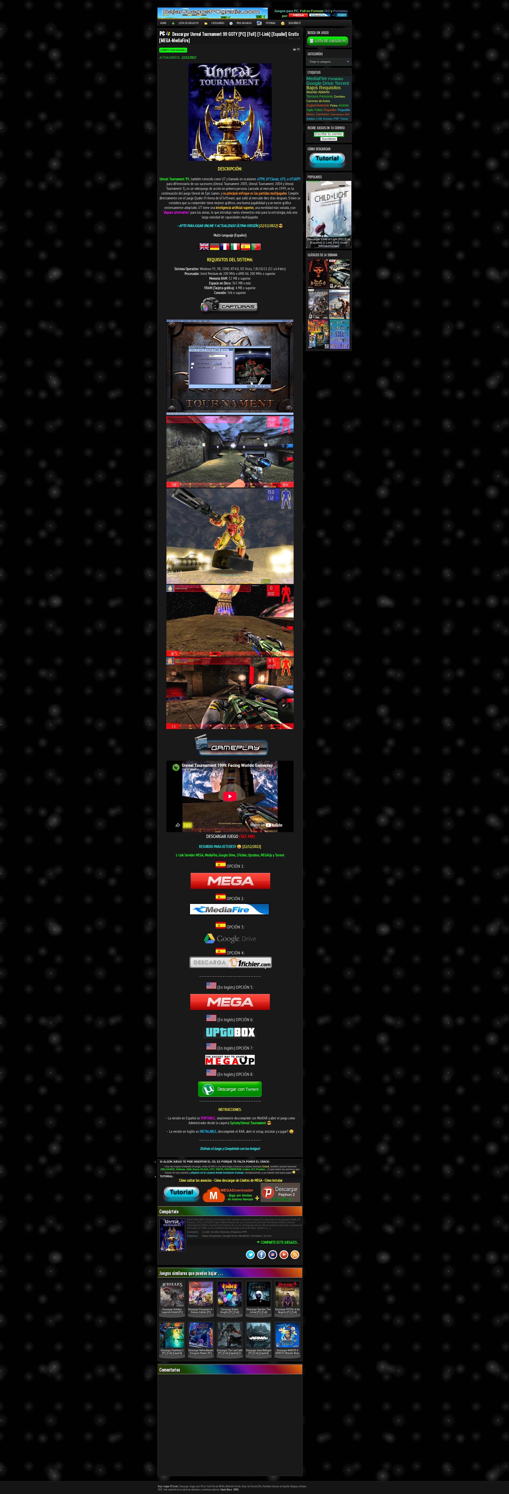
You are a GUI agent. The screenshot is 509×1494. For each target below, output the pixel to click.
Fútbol (318, 110)
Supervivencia (317, 105)
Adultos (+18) (314, 118)
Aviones (327, 118)
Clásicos (225, 1232)
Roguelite (344, 110)
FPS (244, 1232)
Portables (256, 1236)
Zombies (339, 96)
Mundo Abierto (317, 92)
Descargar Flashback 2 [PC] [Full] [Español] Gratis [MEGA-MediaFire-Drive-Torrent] (172, 1354)
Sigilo (309, 110)
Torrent (267, 1236)
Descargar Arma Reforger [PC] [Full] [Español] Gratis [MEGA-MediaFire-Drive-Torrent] (258, 1354)
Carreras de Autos (318, 101)
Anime (344, 105)
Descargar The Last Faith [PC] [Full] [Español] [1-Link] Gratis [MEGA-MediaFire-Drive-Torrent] (230, 1354)
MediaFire (244, 1236)
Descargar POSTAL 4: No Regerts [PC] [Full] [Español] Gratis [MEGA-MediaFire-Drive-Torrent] (287, 1313)
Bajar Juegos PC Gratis (168, 1486)
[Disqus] (230, 1425)
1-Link (297, 38)
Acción (215, 1232)
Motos (310, 114)
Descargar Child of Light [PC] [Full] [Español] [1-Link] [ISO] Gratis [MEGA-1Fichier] (329, 243)
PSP (336, 118)
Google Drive (230, 1236)
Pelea (333, 105)
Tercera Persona (319, 96)
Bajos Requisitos (212, 1236)
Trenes (344, 118)
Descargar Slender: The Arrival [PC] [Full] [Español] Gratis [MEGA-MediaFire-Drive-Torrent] (258, 1313)
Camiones (322, 114)
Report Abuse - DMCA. (230, 1489)
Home (163, 23)
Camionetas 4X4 (339, 114)
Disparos (236, 1232)
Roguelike (330, 110)
